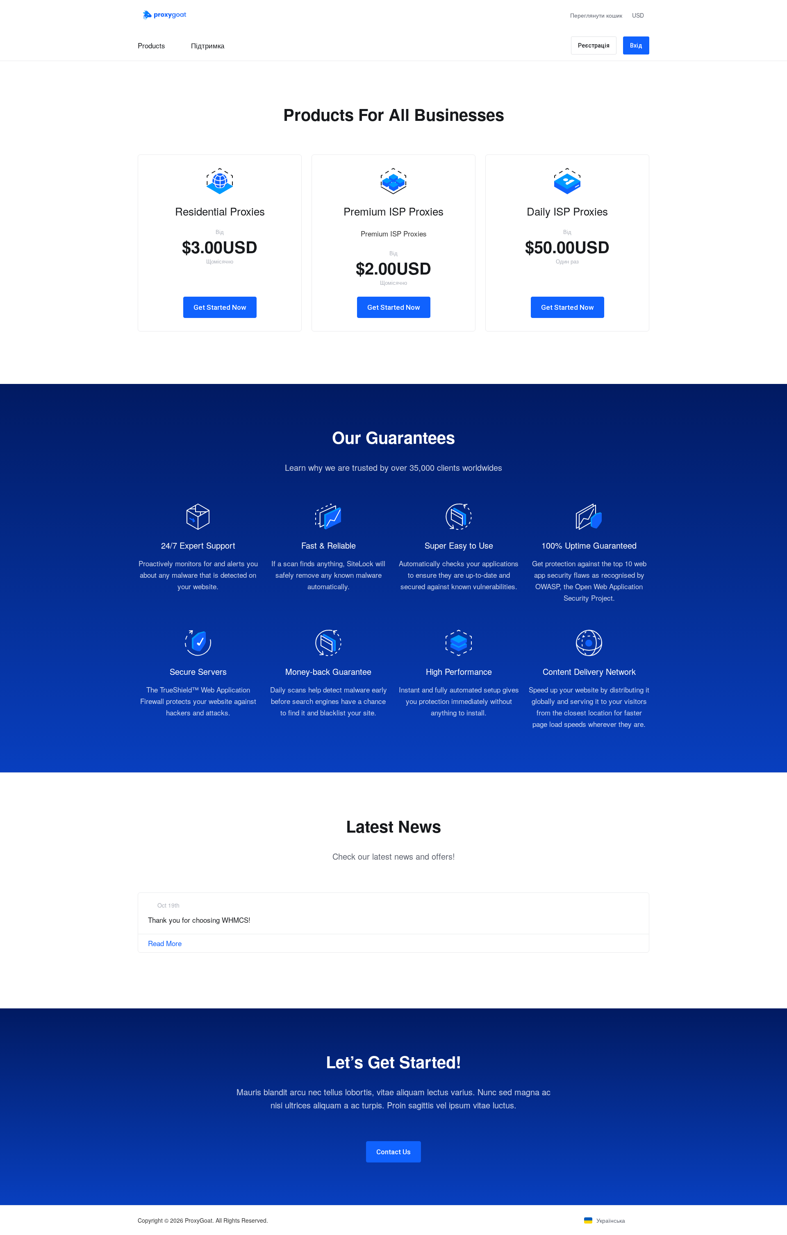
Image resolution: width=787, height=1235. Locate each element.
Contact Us (393, 1152)
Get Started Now (219, 307)
